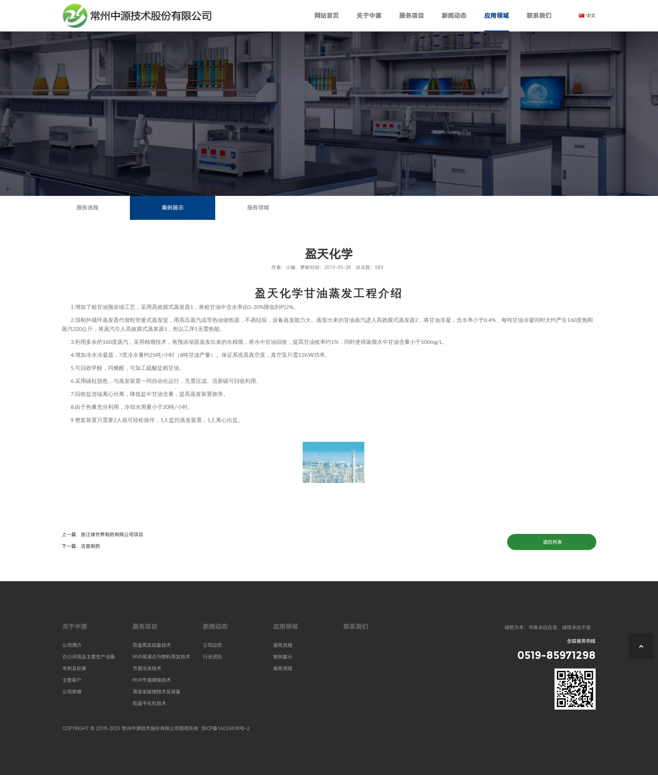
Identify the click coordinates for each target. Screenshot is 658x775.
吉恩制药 (90, 546)
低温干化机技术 (149, 703)
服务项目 (411, 15)
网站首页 (326, 15)
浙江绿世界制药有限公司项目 (112, 534)
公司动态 (212, 645)
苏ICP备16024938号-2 (225, 728)
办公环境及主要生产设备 (88, 657)
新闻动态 (454, 15)
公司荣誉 (72, 692)
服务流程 (87, 207)
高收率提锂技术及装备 (157, 692)
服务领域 (258, 207)
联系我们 (539, 15)
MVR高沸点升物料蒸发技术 (161, 657)
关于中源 (369, 15)
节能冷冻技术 (147, 668)
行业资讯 (212, 657)
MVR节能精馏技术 (152, 680)
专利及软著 (74, 668)
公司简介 (72, 645)
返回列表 (552, 542)
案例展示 (173, 207)
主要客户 (72, 680)
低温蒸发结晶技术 (152, 645)
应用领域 (496, 15)
